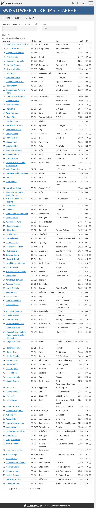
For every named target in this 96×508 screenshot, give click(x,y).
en (83, 3)
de (73, 3)
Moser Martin (12, 205)
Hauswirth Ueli (12, 259)
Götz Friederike (13, 169)
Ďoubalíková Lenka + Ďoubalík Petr (15, 194)
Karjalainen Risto (13, 341)
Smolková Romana (14, 279)
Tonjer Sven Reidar (14, 246)
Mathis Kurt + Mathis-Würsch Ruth (15, 164)
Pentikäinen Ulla (13, 300)
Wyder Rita (11, 419)
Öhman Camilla (13, 427)
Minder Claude (12, 356)
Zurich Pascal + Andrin (16, 462)
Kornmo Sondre (13, 65)
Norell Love (11, 275)
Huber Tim (11, 117)
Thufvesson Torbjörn (15, 96)
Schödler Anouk (13, 77)
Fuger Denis (11, 400)
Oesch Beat (11, 292)
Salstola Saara (12, 255)
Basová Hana (12, 238)
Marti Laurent (12, 137)
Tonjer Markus (12, 100)
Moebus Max (11, 234)
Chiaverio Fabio (13, 471)
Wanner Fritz (11, 458)
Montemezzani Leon (15, 323)
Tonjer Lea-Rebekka (15, 52)
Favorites (18, 17)
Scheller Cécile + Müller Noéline (16, 200)
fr (78, 3)
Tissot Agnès (12, 368)
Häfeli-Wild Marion (14, 125)
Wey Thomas (12, 113)
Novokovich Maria (14, 69)
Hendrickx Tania (13, 347)
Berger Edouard (13, 439)
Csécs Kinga (11, 454)
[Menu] (91, 3)
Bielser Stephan (13, 475)
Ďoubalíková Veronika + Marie (16, 91)
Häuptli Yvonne (12, 226)
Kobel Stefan (12, 158)
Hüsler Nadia (12, 364)
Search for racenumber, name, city (16, 24)
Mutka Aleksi (12, 250)
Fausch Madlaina (13, 188)
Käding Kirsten (12, 483)
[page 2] (20, 488)
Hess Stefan (11, 85)
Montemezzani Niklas (15, 431)
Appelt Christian (13, 154)
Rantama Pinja (12, 319)
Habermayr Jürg (13, 479)
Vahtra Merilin (12, 267)
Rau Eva (9, 209)
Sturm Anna (11, 181)
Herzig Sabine (12, 133)
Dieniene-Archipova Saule (17, 173)
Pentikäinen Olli (13, 104)
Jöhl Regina (11, 372)
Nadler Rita (11, 352)
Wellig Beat (11, 414)
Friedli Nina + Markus (15, 263)
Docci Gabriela (12, 288)
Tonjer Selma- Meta (15, 81)
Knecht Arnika (12, 391)
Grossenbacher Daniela (16, 271)
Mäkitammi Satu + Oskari (17, 44)
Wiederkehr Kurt (13, 221)
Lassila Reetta (12, 406)
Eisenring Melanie (14, 450)
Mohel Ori (10, 108)
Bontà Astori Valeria (15, 423)
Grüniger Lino (12, 146)
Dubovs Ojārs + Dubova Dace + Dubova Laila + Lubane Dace (16, 335)
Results (6, 17)
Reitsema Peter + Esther (17, 213)
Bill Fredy (10, 395)
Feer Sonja (10, 73)
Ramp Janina (12, 217)
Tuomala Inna (12, 242)
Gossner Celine (12, 466)
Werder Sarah (12, 296)
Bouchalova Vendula (15, 61)
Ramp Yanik (11, 435)
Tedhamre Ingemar (14, 410)
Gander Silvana (12, 381)
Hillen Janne (11, 230)
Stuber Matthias (13, 443)
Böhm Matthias (13, 327)
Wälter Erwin (11, 360)
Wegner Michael (13, 284)
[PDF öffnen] (9, 35)
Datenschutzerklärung (60, 505)
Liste (44, 24)
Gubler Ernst (11, 142)
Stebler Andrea (12, 315)
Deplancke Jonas (13, 129)
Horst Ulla (10, 387)
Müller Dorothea (13, 48)
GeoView (30, 17)
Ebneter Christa (13, 376)
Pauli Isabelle (12, 56)
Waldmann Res (12, 121)
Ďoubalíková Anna (14, 150)
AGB (47, 505)
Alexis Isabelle (12, 304)
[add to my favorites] (90, 44)
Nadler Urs (11, 177)
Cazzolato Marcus (14, 311)
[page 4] (24, 488)
